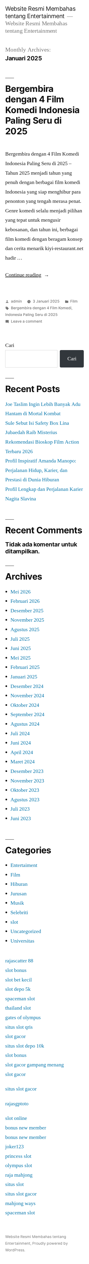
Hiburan (19, 884)
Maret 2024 (22, 761)
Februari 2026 (25, 601)
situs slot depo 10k (24, 1046)
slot (14, 922)
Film (74, 301)
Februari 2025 (25, 667)
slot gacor (15, 1036)
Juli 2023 (20, 809)
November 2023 (27, 780)
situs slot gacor (21, 1089)
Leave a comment (26, 321)
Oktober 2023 (24, 790)
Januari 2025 (23, 676)
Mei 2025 (20, 658)
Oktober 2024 (24, 705)
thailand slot (18, 1008)
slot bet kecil (18, 979)
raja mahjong (19, 1175)
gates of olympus (23, 1017)
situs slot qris (19, 1027)
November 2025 (27, 620)
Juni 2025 (20, 648)
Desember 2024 (26, 686)
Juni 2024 (20, 743)
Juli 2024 (20, 733)
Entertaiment (23, 865)
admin (16, 301)
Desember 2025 (26, 610)
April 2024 (21, 752)
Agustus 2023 (24, 799)
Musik (17, 903)
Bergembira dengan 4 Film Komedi (41, 308)
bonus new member (25, 1127)
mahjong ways (20, 1203)
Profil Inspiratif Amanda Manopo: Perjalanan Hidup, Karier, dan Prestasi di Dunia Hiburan (40, 470)
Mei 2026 (20, 591)
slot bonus (16, 970)
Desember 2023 (26, 771)
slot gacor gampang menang (34, 1064)
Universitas (22, 941)
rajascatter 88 (19, 960)
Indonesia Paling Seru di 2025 (31, 314)
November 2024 (27, 695)
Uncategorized (25, 931)
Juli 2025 (20, 639)
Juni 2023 (20, 818)
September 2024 (27, 714)
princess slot (18, 1156)
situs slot (14, 1184)
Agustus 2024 (24, 724)
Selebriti (19, 912)
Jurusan (18, 893)
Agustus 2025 (24, 629)
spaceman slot (20, 998)
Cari (9, 345)
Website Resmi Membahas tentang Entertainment (40, 12)
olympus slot (18, 1165)
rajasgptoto (16, 1103)
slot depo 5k (18, 989)
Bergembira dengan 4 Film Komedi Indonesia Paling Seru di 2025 (42, 109)
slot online (16, 1118)
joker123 (14, 1146)
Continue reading (27, 275)
